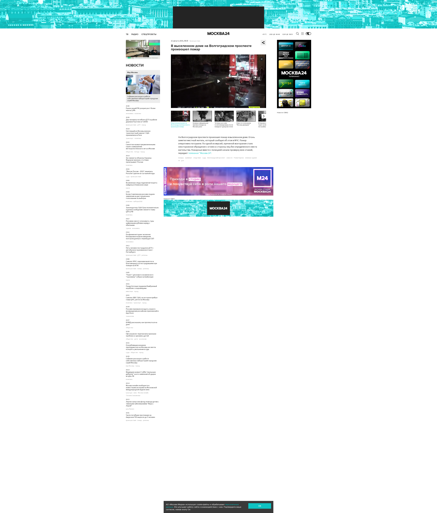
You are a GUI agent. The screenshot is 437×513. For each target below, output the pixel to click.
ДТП (138, 125)
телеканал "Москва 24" (199, 153)
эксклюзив (142, 339)
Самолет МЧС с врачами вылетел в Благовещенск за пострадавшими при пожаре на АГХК (141, 263)
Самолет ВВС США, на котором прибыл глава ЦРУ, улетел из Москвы (141, 298)
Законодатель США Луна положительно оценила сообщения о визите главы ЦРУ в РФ (142, 209)
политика (138, 113)
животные (129, 291)
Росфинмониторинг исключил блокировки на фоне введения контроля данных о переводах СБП (140, 236)
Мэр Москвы (132, 72)
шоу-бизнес (130, 409)
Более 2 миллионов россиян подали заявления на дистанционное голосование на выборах (140, 196)
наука (128, 188)
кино (135, 393)
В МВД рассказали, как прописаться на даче (141, 323)
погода (136, 152)
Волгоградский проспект (216, 158)
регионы (144, 255)
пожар (139, 268)
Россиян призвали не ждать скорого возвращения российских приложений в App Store (142, 311)
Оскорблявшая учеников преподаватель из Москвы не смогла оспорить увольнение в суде (141, 347)
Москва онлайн (143, 393)
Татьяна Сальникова (133, 395)
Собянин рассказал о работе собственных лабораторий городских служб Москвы (142, 98)
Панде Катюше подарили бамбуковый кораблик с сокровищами (141, 287)
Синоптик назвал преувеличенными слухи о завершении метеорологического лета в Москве (140, 146)
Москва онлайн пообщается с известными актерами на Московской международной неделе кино (141, 387)
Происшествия (195, 41)
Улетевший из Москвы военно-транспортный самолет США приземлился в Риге (138, 133)
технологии (130, 316)
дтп (182, 160)
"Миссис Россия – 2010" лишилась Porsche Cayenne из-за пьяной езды (140, 172)
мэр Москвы (130, 366)
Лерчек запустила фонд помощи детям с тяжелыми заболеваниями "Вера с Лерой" (142, 403)
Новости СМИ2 (169, 199)
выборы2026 (137, 201)
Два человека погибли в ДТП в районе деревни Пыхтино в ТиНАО (141, 120)
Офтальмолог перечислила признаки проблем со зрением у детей (141, 335)
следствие (197, 158)
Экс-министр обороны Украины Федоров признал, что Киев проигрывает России (138, 160)
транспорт (129, 138)
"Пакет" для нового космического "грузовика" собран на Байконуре (139, 276)
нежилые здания (251, 158)
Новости (135, 65)
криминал (188, 158)
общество (129, 152)
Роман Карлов (239, 158)
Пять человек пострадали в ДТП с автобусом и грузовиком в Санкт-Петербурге (139, 250)
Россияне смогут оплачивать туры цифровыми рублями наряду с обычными (140, 223)
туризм (128, 228)
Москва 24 (218, 33)
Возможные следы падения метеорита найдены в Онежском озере (141, 184)
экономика (129, 113)
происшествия (131, 125)
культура (129, 393)
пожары (181, 158)
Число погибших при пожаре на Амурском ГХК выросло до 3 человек (140, 416)
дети (136, 339)
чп (179, 160)
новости (229, 158)
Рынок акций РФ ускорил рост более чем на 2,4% (140, 109)
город (144, 125)
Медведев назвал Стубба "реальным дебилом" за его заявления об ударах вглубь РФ (141, 374)
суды (128, 176)
